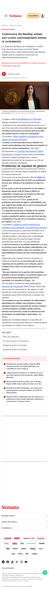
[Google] (3, 561)
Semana (5, 25)
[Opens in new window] (7, 561)
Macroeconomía (16, 25)
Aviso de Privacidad (10, 568)
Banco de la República (11, 337)
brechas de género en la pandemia (15, 341)
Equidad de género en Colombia (14, 345)
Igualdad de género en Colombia (15, 349)
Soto (37, 148)
